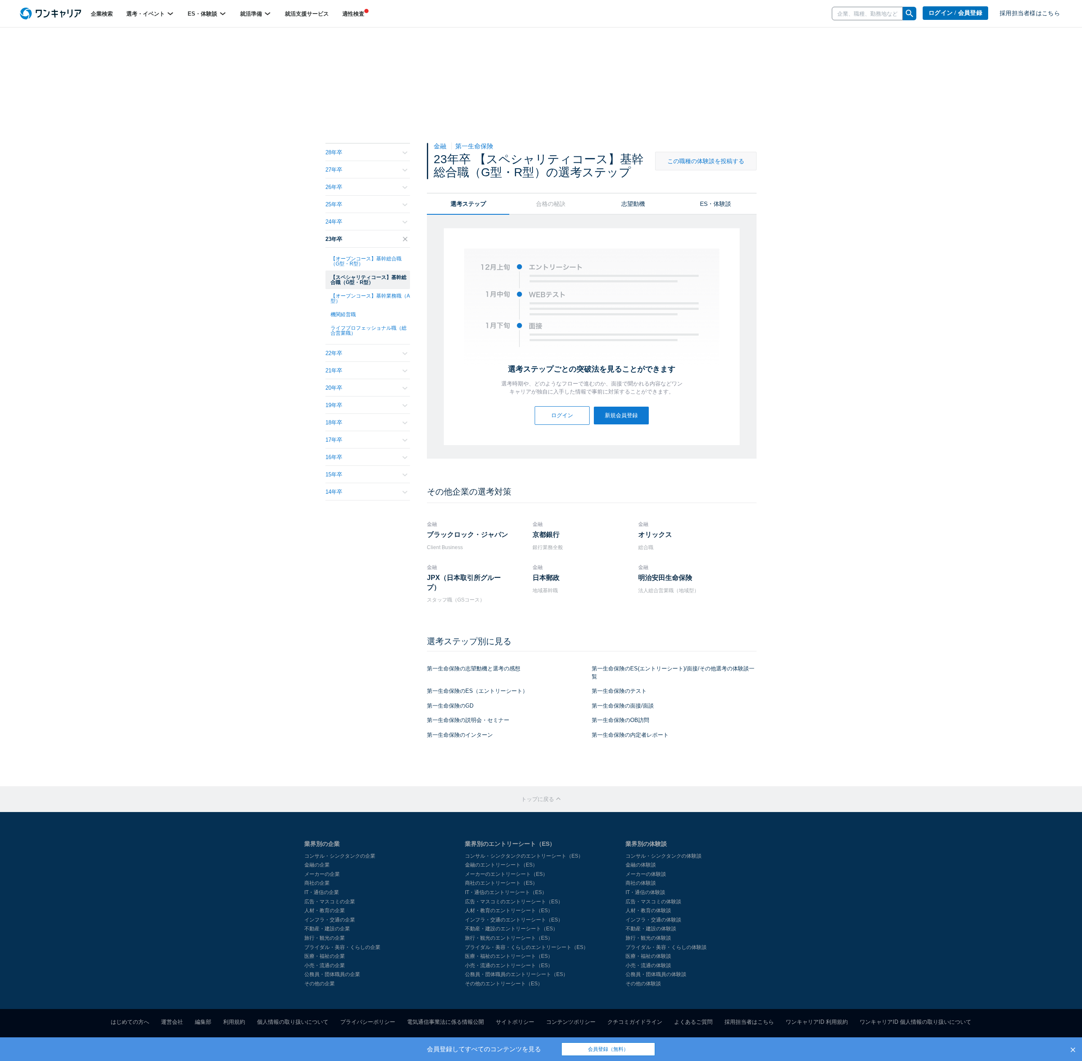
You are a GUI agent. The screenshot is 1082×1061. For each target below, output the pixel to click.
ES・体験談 (203, 14)
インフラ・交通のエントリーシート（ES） (514, 920)
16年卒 (333, 457)
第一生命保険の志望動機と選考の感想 (473, 668)
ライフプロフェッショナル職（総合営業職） (369, 330)
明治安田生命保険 (665, 577)
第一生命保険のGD (450, 706)
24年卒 (333, 222)
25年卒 (333, 204)
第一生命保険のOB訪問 (620, 720)
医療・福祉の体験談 (648, 956)
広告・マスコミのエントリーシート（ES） (514, 902)
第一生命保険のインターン (460, 735)
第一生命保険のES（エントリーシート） (477, 691)
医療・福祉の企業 (324, 956)
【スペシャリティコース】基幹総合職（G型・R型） (369, 279)
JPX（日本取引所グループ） (464, 582)
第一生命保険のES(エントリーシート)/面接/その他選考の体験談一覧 (673, 672)
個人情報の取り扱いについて (292, 1022)
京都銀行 (546, 534)
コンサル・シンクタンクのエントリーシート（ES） (524, 856)
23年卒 (333, 239)
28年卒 (333, 152)
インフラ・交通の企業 (329, 920)
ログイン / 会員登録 (955, 13)
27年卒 (333, 170)
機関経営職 (343, 314)
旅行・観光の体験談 (648, 938)
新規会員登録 (621, 415)
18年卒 (333, 422)
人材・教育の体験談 (648, 910)
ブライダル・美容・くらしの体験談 (666, 947)
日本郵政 (546, 577)
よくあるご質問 (693, 1022)
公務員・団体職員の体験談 (656, 974)
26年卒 (333, 187)
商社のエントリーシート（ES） (501, 883)
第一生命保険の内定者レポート (630, 735)
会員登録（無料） (608, 1049)
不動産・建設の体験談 (651, 929)
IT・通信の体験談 (645, 892)
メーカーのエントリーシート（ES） (506, 874)
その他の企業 (319, 984)
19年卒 (333, 405)
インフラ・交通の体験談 (653, 920)
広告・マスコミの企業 (329, 902)
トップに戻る (538, 799)
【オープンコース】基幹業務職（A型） (370, 298)
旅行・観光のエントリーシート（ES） (509, 938)
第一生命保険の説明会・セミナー (468, 720)
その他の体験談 (643, 984)
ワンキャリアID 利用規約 (817, 1022)
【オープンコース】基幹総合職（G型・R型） (366, 261)
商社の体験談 (641, 883)
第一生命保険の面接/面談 (623, 706)
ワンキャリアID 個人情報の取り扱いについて (915, 1022)
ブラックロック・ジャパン (467, 534)
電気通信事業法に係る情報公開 (445, 1022)
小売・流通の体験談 (648, 965)
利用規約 (234, 1022)
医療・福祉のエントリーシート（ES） (509, 956)
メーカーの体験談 (646, 874)
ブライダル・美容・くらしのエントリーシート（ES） (526, 947)
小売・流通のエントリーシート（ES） (509, 965)
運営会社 (172, 1022)
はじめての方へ (130, 1022)
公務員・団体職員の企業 (332, 974)
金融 (441, 146)
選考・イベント (146, 14)
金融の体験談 (641, 865)
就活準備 (252, 14)
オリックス (655, 534)
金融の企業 (317, 865)
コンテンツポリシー (571, 1022)
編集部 (203, 1022)
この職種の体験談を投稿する (705, 161)
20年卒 (333, 388)
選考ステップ (468, 203)
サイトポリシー (515, 1022)
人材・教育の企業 (324, 910)
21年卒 (333, 370)
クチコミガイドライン (634, 1022)
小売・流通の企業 (324, 965)
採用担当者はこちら (749, 1022)
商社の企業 (317, 883)
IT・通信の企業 (321, 892)
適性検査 (353, 14)
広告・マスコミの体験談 (653, 902)
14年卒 (333, 492)
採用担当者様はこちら (1030, 13)
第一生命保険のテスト (619, 691)
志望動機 (633, 203)
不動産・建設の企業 (327, 929)
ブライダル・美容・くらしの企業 (342, 947)
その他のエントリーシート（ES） (504, 984)
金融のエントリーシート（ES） (501, 865)
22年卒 (333, 353)
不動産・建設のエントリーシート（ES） (511, 929)
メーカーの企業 (322, 874)
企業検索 (102, 14)
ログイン (562, 415)
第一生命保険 (474, 146)
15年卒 (333, 474)
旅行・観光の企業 (324, 938)
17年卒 (333, 440)
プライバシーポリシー (367, 1022)
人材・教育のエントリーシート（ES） (509, 910)
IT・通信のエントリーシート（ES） (506, 892)
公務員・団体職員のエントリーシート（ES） (516, 974)
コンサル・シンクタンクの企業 (339, 856)
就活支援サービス (307, 14)
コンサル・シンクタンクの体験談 (664, 856)
